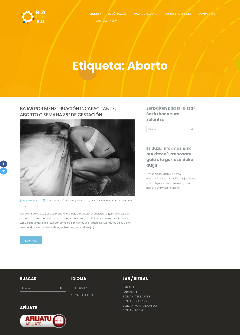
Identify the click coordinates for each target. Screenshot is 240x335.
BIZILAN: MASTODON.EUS (140, 305)
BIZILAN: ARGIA (133, 310)
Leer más (31, 240)
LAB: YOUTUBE (133, 291)
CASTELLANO (104, 20)
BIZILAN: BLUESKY (135, 301)
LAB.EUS (128, 287)
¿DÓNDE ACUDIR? (146, 13)
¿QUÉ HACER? (117, 13)
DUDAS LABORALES (178, 13)
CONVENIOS (206, 13)
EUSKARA (81, 288)
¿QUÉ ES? (94, 13)
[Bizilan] (33, 16)
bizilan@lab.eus (164, 173)
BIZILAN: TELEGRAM (136, 296)
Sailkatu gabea (74, 200)
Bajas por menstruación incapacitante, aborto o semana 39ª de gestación (68, 111)
